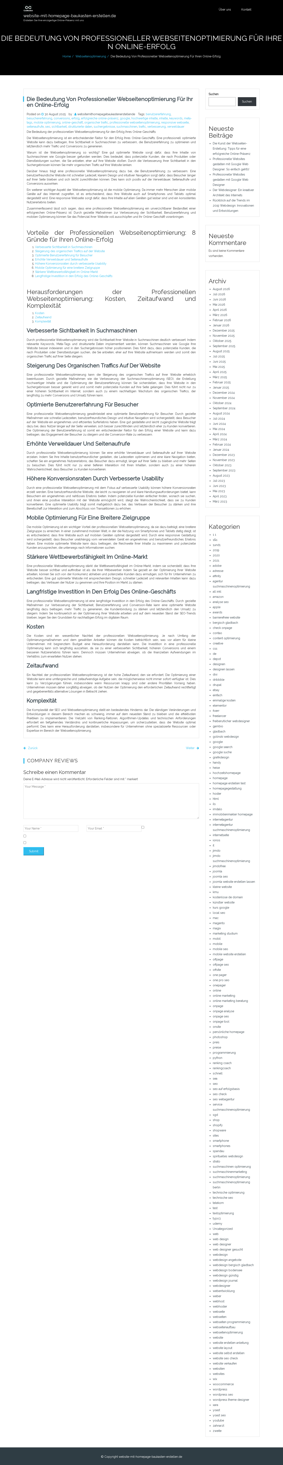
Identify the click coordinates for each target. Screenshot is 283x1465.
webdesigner (221, 1285)
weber (217, 1296)
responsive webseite (175, 122)
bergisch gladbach (225, 622)
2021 (216, 560)
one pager (220, 975)
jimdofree (219, 866)
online (217, 990)
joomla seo (220, 876)
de (214, 653)
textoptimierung (223, 1213)
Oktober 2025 (222, 341)
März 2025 (220, 377)
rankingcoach (222, 1068)
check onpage (222, 628)
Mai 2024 (219, 429)
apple (216, 607)
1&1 (215, 539)
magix (217, 928)
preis (216, 1042)
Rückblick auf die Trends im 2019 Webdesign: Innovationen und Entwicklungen (233, 205)
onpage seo (221, 1016)
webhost (218, 1301)
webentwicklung (224, 1291)
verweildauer (175, 126)
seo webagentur (224, 1099)
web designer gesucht (228, 1249)
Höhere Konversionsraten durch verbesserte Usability (70, 263)
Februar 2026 (222, 320)
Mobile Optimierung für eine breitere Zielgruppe (67, 267)
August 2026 (221, 289)
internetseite (221, 835)
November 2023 (224, 460)
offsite (217, 969)
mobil (217, 938)
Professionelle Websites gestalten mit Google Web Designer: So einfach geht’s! (231, 164)
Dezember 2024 (224, 392)
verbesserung (156, 126)
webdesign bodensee (227, 1270)
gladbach (219, 731)
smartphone (221, 1140)
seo (47, 126)
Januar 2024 (221, 449)
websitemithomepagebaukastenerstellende (106, 114)
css (215, 648)
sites (216, 1135)
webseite (219, 1311)
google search (222, 747)
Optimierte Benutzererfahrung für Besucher (64, 255)
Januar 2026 (221, 325)
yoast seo (219, 1415)
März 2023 (220, 501)
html (216, 798)
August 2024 (221, 413)
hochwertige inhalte (144, 118)
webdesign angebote (227, 1260)
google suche (222, 752)
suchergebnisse (104, 126)
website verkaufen (225, 1363)
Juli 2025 (219, 356)
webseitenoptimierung (90, 56)
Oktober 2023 (222, 465)
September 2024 (224, 408)
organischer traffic (96, 122)
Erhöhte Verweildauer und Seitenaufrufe (61, 259)
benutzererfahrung (158, 114)
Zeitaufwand (43, 317)
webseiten (219, 1316)
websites (219, 1373)
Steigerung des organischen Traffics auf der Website (70, 251)
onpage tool (221, 1021)
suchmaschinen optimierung (232, 1166)
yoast (216, 1410)
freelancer (219, 716)
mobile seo (220, 949)
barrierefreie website (226, 617)
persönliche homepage (228, 1032)
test (215, 1208)
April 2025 (219, 372)
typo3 (217, 1218)
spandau (218, 1151)
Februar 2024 (222, 444)
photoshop (220, 1037)
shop (216, 1120)
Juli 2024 (219, 418)
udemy (217, 1223)
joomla (217, 871)
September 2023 (224, 470)
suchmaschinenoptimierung (231, 1177)
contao (217, 633)
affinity (217, 576)
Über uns (225, 9)
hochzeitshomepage (227, 773)
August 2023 (221, 475)
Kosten (39, 313)
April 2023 (220, 496)
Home (67, 56)
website (218, 1337)
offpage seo (221, 964)
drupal (217, 684)
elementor (220, 705)
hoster (217, 793)
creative (218, 643)
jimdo (216, 850)
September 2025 (224, 346)
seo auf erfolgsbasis (226, 1089)
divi (215, 674)
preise (217, 1047)
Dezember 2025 (224, 330)
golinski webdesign (226, 736)
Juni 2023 (219, 486)
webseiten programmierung (231, 1322)
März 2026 (220, 315)
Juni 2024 (219, 423)
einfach (217, 695)
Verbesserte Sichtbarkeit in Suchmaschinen (63, 247)
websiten (219, 1368)
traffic (142, 126)
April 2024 (220, 434)
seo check (220, 1094)
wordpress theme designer (231, 1399)
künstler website (224, 902)
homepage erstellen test (229, 783)
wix (215, 1379)
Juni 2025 (219, 361)
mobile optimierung (47, 122)
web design (221, 1239)
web (216, 1234)
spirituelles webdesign (228, 1156)
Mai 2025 (219, 366)
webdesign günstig (225, 1275)
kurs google (221, 907)
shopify (218, 1125)
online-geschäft (72, 122)
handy (217, 762)
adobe (217, 565)
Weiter (190, 748)
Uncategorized (223, 1228)
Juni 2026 (219, 299)
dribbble (218, 679)
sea (215, 1078)
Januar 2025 (221, 387)
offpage (218, 959)
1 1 (214, 534)
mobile (217, 944)
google (125, 118)
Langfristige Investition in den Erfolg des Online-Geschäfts (73, 276)
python (217, 1057)
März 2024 (220, 439)
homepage (220, 778)
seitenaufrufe (35, 126)
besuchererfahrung (39, 118)
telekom (218, 1203)
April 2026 (220, 309)
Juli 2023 (219, 480)
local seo (219, 912)
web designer (222, 1244)
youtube (218, 1420)
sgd (215, 1114)
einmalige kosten (224, 700)
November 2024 (224, 398)
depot (217, 659)
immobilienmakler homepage (233, 814)
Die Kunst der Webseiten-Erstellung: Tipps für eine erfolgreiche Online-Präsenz (231, 148)
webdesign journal (225, 1280)
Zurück (32, 748)
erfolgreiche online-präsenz (100, 118)
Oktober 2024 (222, 403)
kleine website (222, 887)
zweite (217, 1430)
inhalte (163, 118)
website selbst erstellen (228, 1353)
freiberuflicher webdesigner (231, 721)
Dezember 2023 (224, 454)
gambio (218, 726)
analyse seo (221, 602)
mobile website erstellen (229, 954)
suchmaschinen (126, 126)
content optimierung (226, 638)
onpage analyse (223, 1011)
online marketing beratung (230, 1000)
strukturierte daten (80, 126)
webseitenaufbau (224, 1327)
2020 (216, 555)
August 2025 (221, 351)
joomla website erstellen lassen (234, 881)
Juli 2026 (219, 294)
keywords (176, 118)
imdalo (217, 809)
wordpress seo (223, 1394)
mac (216, 918)
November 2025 (224, 335)
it (213, 845)
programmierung (224, 1052)
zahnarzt (218, 1425)
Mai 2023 (219, 491)
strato (216, 1161)
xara (215, 1405)
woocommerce (223, 1384)
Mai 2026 (219, 304)
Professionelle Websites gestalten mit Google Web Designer (230, 179)
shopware (219, 1130)
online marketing (224, 995)
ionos (216, 840)
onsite (217, 1026)
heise (216, 767)
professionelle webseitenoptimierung (135, 122)
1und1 (216, 545)
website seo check (225, 1358)
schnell (218, 1073)
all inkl (217, 591)
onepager (219, 985)
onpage (218, 1006)
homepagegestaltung (227, 788)
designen (219, 664)
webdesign (220, 1254)
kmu (216, 892)
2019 (216, 550)
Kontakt (246, 9)
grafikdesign (221, 757)
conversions (62, 118)
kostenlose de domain (228, 897)
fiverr (216, 710)
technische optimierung (228, 1192)
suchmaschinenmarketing (230, 1171)
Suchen (214, 94)
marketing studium (225, 933)
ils (214, 804)
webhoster (220, 1306)
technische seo (223, 1197)
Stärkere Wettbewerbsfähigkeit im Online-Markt (66, 272)
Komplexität (43, 321)
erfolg (75, 118)
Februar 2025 (222, 382)
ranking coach (222, 1063)
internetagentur (223, 819)
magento (219, 923)
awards (217, 612)
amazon (218, 596)
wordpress (220, 1389)
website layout (222, 1348)
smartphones (221, 1146)
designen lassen (224, 669)
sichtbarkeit (59, 126)
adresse (218, 571)
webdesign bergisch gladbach (233, 1265)
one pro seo (221, 980)
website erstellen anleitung (231, 1342)
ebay (216, 690)
